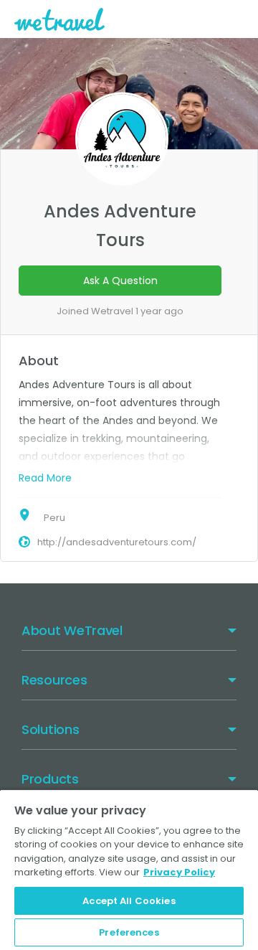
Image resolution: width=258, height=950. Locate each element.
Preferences (128, 932)
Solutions (50, 729)
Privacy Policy (179, 872)
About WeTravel (72, 630)
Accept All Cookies (128, 901)
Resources (54, 680)
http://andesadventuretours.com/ (116, 542)
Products (50, 779)
